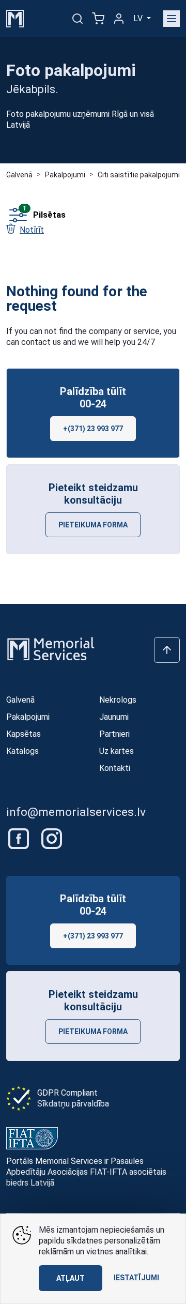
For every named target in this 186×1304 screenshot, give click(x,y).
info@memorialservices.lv (76, 812)
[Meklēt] (77, 18)
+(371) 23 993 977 (93, 428)
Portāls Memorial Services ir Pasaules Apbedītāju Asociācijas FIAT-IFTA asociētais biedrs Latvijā (86, 1172)
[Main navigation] (171, 18)
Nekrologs (117, 700)
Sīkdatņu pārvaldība (73, 1104)
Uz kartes (116, 751)
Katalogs (22, 751)
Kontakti (114, 768)
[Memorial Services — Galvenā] (15, 17)
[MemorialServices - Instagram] (51, 838)
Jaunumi (114, 717)
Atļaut (70, 1278)
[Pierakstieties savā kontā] (119, 18)
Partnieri (114, 734)
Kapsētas (23, 734)
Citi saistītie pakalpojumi (139, 175)
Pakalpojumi (65, 175)
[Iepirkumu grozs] (98, 18)
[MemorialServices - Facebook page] (19, 838)
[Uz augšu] (167, 650)
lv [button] (139, 18)
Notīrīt (32, 230)
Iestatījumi (136, 1277)
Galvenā (19, 175)
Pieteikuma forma (93, 525)
